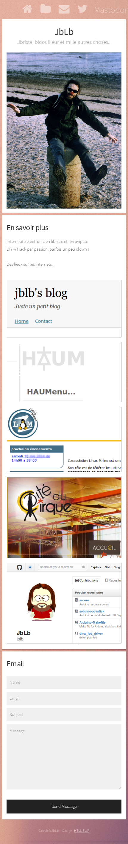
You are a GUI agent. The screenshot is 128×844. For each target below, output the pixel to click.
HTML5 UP (81, 830)
